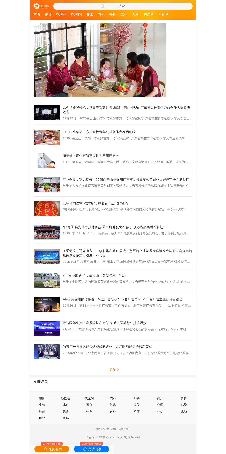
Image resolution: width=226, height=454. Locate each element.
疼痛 (42, 418)
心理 (160, 405)
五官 (89, 405)
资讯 (89, 14)
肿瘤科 (148, 14)
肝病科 (163, 14)
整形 (66, 418)
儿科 (135, 14)
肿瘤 (113, 405)
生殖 (42, 405)
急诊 (66, 411)
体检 (113, 411)
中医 (89, 411)
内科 (101, 14)
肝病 (42, 411)
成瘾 (184, 411)
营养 (137, 411)
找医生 (61, 14)
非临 (160, 411)
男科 (124, 14)
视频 (48, 14)
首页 (36, 14)
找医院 (76, 14)
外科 (112, 14)
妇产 (160, 398)
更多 (112, 369)
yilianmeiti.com (113, 437)
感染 (184, 405)
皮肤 (137, 405)
